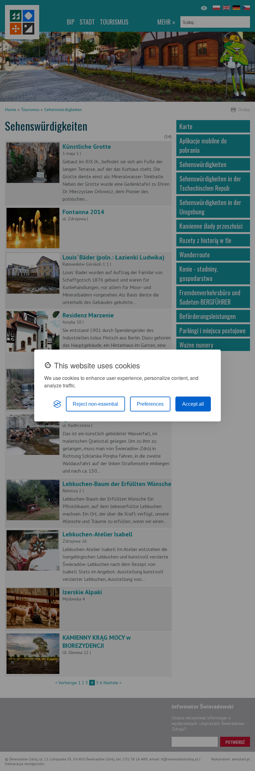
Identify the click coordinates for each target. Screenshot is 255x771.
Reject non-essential (95, 404)
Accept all (193, 404)
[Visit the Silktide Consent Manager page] (57, 404)
